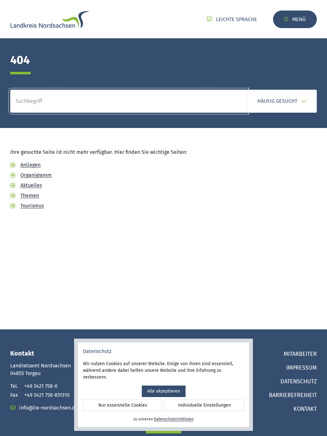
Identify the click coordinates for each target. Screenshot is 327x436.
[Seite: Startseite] (49, 19)
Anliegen (30, 165)
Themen (29, 195)
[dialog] (163, 385)
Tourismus (32, 206)
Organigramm (36, 175)
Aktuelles (31, 185)
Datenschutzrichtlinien (174, 419)
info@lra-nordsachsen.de (48, 408)
